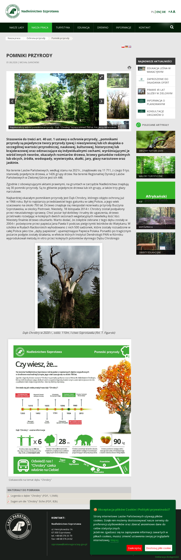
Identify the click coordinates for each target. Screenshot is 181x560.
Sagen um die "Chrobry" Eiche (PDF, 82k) (34, 501)
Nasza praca (14, 38)
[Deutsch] (126, 46)
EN (158, 12)
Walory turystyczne (150, 176)
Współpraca (146, 227)
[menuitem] (17, 27)
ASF (140, 201)
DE (164, 12)
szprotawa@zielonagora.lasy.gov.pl (69, 544)
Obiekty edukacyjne (150, 252)
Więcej (114, 540)
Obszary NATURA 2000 (151, 150)
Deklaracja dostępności (167, 557)
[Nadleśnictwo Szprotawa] (13, 11)
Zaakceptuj (134, 548)
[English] (129, 46)
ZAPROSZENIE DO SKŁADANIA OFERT (158, 80)
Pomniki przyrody (60, 38)
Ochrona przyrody (36, 38)
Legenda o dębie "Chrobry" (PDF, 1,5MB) (34, 495)
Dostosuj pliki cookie (158, 548)
